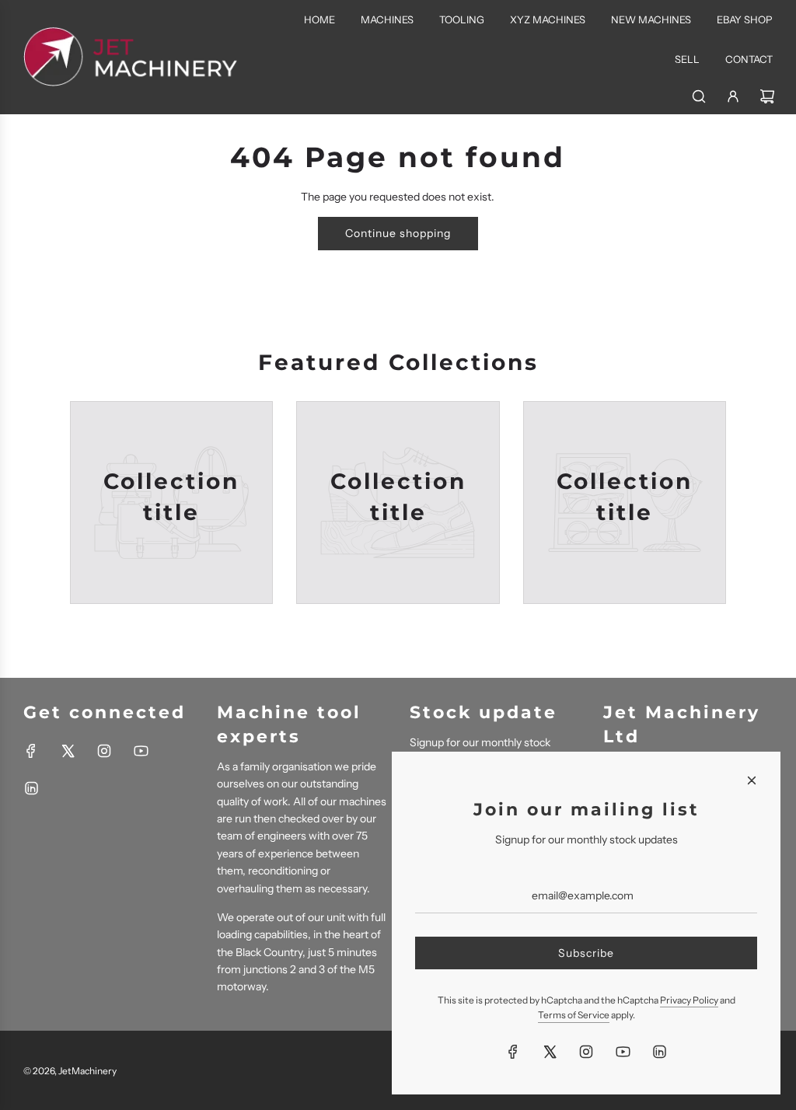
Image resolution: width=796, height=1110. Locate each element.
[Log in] (733, 96)
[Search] (699, 96)
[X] (68, 751)
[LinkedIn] (31, 788)
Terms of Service (573, 1015)
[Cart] (767, 96)
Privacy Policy (689, 1000)
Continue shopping (398, 233)
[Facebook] (31, 751)
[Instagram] (104, 751)
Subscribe (586, 953)
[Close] (752, 780)
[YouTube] (141, 751)
